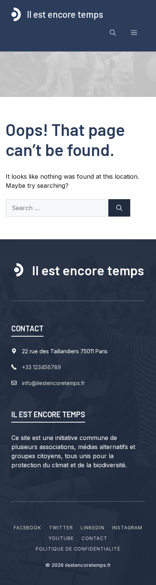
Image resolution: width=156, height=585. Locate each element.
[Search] (119, 208)
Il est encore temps (65, 14)
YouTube (61, 538)
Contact (94, 538)
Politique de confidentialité (78, 549)
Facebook (28, 527)
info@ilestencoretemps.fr (53, 383)
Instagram (127, 527)
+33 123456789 (41, 367)
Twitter (61, 527)
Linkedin (93, 527)
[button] (112, 32)
